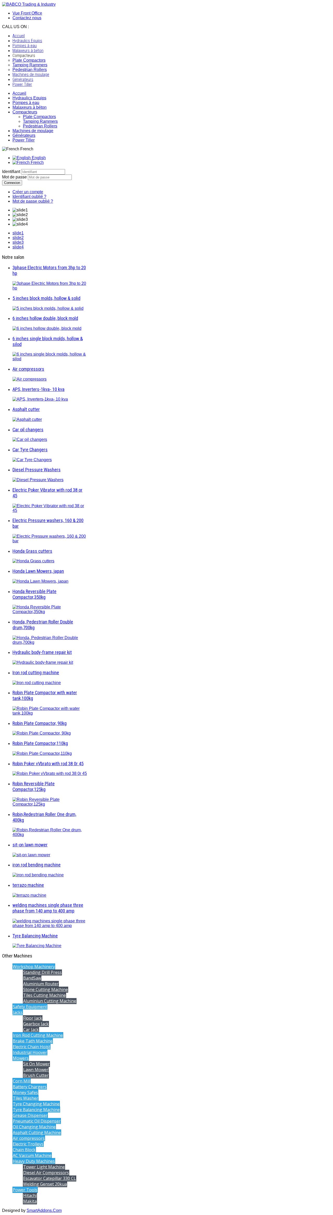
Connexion (12, 183)
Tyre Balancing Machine (36, 1110)
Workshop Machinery (34, 966)
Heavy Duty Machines (34, 1161)
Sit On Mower (36, 1064)
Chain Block (24, 1150)
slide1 (18, 233)
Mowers (21, 1058)
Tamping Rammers (40, 121)
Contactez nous (26, 18)
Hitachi (30, 1195)
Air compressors (29, 1138)
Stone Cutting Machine (45, 989)
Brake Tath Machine (33, 1041)
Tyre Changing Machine (36, 1104)
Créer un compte (27, 192)
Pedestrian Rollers (40, 126)
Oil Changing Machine (34, 1127)
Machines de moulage (32, 130)
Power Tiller (23, 140)
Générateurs (23, 135)
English (38, 158)
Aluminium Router (41, 984)
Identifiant (11, 171)
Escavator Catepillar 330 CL (49, 1178)
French (37, 162)
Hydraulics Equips (29, 98)
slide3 (18, 242)
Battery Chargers (30, 1087)
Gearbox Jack (36, 1024)
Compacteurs (24, 112)
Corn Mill (21, 1081)
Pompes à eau (25, 102)
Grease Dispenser (30, 1115)
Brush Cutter (36, 1075)
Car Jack (31, 1029)
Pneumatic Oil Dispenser (37, 1121)
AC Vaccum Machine (32, 1155)
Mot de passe (15, 177)
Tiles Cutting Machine (44, 995)
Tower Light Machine (44, 1167)
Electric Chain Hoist (31, 1047)
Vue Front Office (27, 13)
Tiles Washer (25, 1098)
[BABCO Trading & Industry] (29, 4)
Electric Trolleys (28, 1144)
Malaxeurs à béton (29, 107)
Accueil (19, 93)
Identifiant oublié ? (29, 196)
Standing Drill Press (42, 972)
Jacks (18, 1012)
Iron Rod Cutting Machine (38, 1035)
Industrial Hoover (30, 1052)
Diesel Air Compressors (46, 1172)
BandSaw (32, 978)
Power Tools (25, 1190)
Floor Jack (32, 1018)
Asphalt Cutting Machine (37, 1132)
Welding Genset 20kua (45, 1184)
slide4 (18, 247)
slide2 (18, 237)
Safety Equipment (30, 1007)
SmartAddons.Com (44, 1210)
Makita (30, 1201)
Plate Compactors (39, 116)
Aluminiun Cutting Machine (49, 1001)
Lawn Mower (35, 1069)
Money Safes (25, 1092)
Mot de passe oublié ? (32, 201)
